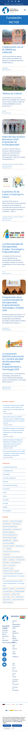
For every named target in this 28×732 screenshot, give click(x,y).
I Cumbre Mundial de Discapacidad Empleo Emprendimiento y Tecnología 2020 (13, 583)
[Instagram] (4, 659)
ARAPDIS (15, 540)
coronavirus (6, 554)
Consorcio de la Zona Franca (11, 551)
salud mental (19, 597)
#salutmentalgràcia (8, 532)
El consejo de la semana (10, 485)
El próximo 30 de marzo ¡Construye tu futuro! (13, 194)
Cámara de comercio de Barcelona (13, 557)
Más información (6, 69)
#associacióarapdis (16, 521)
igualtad (5, 588)
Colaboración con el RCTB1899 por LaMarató (12, 49)
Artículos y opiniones (13, 164)
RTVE (12, 597)
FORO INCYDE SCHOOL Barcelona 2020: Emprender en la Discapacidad (13, 140)
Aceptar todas (7, 725)
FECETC (5, 565)
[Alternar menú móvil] (25, 10)
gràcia (17, 571)
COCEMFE (8, 549)
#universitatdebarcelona (10, 535)
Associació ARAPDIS (8, 546)
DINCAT (5, 560)
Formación (5, 166)
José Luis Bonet (20, 588)
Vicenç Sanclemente (18, 599)
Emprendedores (15, 562)
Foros (3, 271)
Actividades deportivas (10, 467)
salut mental (6, 599)
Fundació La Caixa (8, 568)
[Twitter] (4, 654)
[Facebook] (4, 649)
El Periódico (6, 562)
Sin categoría (5, 328)
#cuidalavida (7, 524)
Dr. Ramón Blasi (20, 560)
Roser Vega (6, 597)
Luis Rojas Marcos (8, 591)
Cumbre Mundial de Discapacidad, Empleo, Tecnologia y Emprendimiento (13, 247)
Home (5, 496)
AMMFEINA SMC (7, 540)
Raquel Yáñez (16, 594)
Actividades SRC (8, 471)
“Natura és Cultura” (12, 93)
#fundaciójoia (17, 524)
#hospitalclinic (7, 529)
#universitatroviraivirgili (9, 537)
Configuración (7, 728)
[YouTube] (4, 664)
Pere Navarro (6, 594)
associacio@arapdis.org (17, 4)
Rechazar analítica (17, 725)
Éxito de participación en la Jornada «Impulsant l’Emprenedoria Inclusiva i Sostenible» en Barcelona (14, 453)
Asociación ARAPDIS (8, 543)
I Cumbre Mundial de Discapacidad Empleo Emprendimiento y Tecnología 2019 (13, 576)
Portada (10, 166)
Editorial (21, 164)
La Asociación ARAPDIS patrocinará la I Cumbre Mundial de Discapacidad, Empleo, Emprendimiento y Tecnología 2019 (13, 361)
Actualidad (5, 68)
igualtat (12, 588)
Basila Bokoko (20, 546)
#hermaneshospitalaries (10, 526)
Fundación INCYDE (8, 571)
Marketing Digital (19, 591)
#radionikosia (17, 529)
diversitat (11, 560)
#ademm (6, 521)
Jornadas (6, 500)
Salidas (4, 111)
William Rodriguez (8, 602)
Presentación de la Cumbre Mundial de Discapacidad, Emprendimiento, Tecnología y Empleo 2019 (13, 304)
